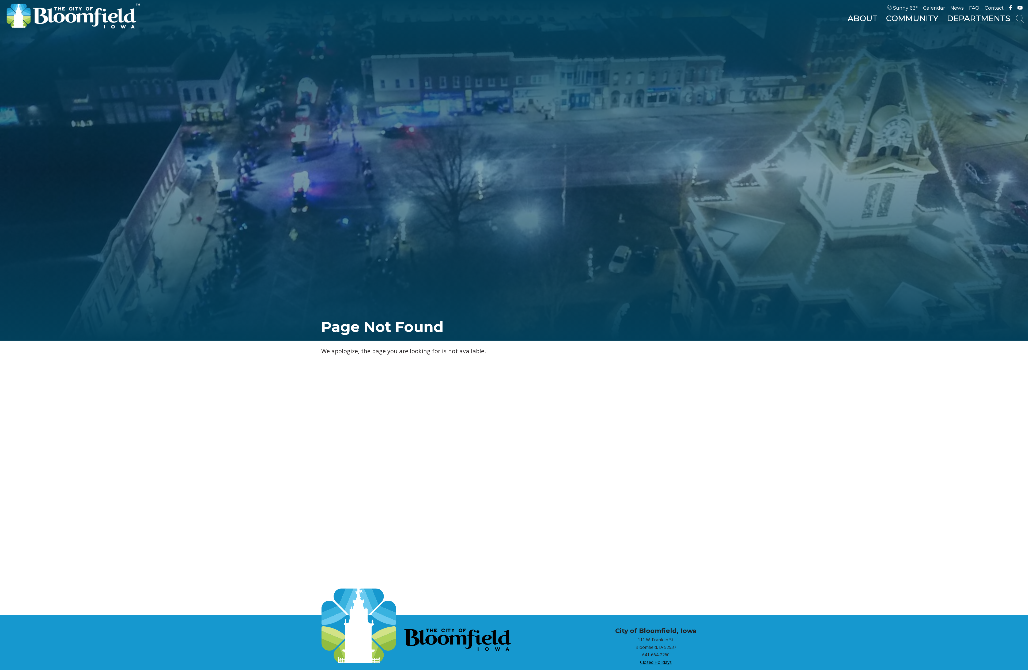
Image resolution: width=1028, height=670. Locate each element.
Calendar (934, 8)
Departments (978, 18)
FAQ (974, 8)
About (863, 18)
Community (912, 18)
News (957, 8)
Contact (994, 8)
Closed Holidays (656, 662)
